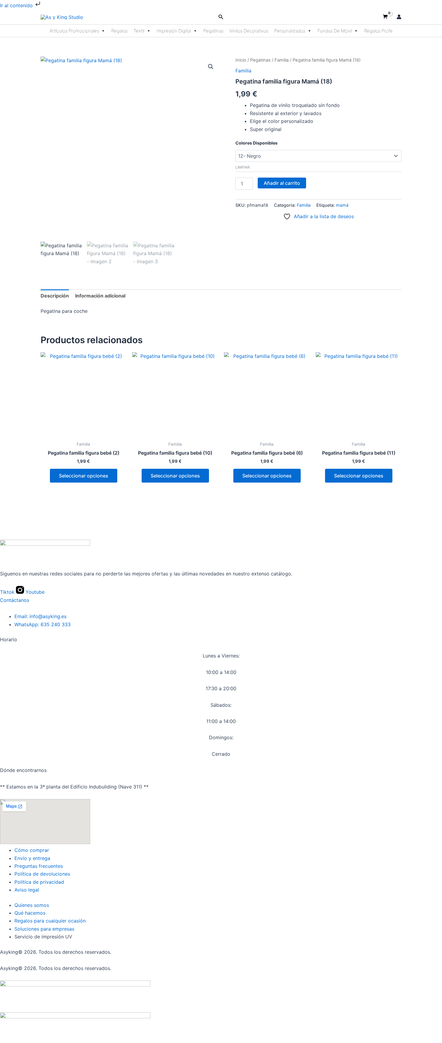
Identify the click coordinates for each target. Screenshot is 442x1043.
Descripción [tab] (55, 296)
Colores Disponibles (256, 142)
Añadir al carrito (282, 183)
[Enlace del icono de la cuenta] (399, 16)
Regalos (119, 31)
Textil (139, 31)
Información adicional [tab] (100, 296)
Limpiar (242, 167)
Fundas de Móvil (335, 31)
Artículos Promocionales (74, 31)
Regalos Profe (378, 31)
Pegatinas (213, 31)
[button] (221, 17)
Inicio (240, 60)
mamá (342, 205)
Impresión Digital (174, 31)
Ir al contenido (17, 5)
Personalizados (289, 31)
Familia (282, 60)
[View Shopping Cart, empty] (385, 16)
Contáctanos (14, 600)
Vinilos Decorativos (248, 31)
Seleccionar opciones (83, 476)
